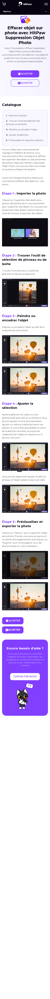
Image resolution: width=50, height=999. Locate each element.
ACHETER (26, 73)
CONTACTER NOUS (25, 676)
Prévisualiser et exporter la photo (24, 140)
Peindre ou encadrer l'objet (21, 129)
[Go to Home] (25, 4)
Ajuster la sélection (17, 135)
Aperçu (7, 11)
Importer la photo (16, 115)
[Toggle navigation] (46, 4)
